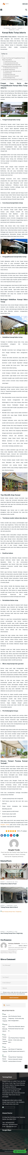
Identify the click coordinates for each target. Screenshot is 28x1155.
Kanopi (20, 28)
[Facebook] (1, 9)
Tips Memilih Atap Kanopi (9, 69)
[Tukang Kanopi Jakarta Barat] (14, 895)
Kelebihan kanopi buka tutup (11, 67)
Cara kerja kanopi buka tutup (11, 63)
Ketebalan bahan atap (10, 74)
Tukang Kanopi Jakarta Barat (9, 907)
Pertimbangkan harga (10, 77)
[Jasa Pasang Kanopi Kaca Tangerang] (14, 920)
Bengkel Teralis (11, 28)
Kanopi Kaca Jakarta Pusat (9, 883)
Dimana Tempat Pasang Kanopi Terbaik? (12, 79)
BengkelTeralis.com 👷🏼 (19, 1149)
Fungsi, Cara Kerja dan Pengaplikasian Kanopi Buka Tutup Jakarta (13, 58)
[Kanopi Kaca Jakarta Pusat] (14, 871)
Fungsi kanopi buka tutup (10, 61)
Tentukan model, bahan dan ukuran (13, 71)
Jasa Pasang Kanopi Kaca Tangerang (12, 933)
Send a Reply (23, 945)
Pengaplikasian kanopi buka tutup (12, 64)
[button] (19, 1151)
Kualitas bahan (8, 72)
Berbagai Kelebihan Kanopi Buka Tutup (12, 66)
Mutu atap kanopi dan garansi (12, 76)
